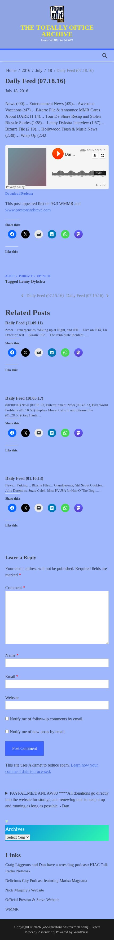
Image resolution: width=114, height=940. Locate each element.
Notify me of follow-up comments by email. (46, 719)
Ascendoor (46, 932)
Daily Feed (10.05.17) (24, 398)
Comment (15, 587)
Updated (43, 276)
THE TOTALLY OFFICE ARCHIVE (57, 31)
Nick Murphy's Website (24, 890)
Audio (10, 276)
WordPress (80, 932)
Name (12, 655)
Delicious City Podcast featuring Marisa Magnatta (46, 880)
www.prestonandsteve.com (28, 210)
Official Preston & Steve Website (32, 900)
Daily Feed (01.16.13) (24, 478)
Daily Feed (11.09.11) (24, 323)
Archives (15, 829)
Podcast (26, 276)
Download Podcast (19, 193)
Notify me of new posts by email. (37, 731)
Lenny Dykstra (32, 281)
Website (12, 697)
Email (11, 676)
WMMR (12, 909)
